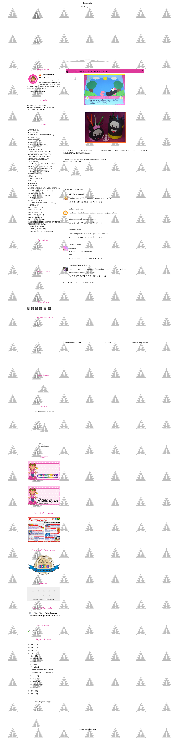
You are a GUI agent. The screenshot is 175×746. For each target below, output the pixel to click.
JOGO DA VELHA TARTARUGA (39, 166)
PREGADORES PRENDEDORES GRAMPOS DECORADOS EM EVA (44, 223)
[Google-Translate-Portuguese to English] (37, 597)
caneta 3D (31, 137)
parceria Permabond (34, 193)
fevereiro (36, 684)
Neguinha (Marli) (76, 265)
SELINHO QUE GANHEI (36, 229)
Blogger (48, 702)
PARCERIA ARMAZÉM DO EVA (39, 190)
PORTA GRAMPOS (34, 212)
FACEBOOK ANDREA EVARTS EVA (40, 164)
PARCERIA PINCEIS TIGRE (37, 195)
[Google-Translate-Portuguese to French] (37, 592)
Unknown (73, 209)
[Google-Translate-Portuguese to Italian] (48, 592)
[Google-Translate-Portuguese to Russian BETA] (43, 597)
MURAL (31, 181)
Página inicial (106, 342)
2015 (33, 645)
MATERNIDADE (33, 174)
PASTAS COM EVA (34, 200)
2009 (33, 694)
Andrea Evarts (48, 74)
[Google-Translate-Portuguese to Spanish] (48, 597)
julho (35, 664)
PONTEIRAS (32, 205)
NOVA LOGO (32, 183)
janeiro (35, 687)
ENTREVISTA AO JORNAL (37, 159)
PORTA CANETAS (34, 207)
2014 (33, 647)
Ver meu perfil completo (37, 91)
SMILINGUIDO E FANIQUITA (90, 71)
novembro (36, 658)
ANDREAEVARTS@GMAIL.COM (77, 153)
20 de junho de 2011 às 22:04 (85, 237)
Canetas (30, 147)
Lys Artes (72, 244)
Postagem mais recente (72, 342)
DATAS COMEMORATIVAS (37, 154)
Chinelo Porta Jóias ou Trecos (38, 152)
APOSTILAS (32, 130)
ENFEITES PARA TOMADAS (38, 157)
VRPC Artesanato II (77, 194)
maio (35, 676)
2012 (33, 653)
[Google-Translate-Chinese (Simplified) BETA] (32, 592)
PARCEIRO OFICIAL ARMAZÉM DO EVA (42, 188)
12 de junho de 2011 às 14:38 (85, 202)
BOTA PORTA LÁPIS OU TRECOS (40, 135)
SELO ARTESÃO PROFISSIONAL (39, 231)
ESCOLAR (77, 161)
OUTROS (31, 186)
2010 (33, 691)
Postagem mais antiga (139, 342)
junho (35, 667)
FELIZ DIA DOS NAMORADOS (43, 669)
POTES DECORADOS (35, 220)
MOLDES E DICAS (34, 178)
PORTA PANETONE (34, 215)
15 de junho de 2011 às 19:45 (85, 223)
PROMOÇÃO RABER (35, 226)
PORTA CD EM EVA (35, 210)
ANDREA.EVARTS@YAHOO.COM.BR (40, 107)
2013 (33, 650)
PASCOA (31, 198)
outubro (36, 661)
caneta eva (31, 142)
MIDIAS (30, 176)
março (35, 682)
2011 (33, 656)
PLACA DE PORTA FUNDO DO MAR (41, 203)
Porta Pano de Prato (34, 217)
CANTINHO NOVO (34, 149)
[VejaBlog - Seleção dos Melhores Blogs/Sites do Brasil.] (44, 614)
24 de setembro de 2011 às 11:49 (87, 276)
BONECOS (31, 132)
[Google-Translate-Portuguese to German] (43, 592)
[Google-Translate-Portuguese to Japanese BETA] (54, 592)
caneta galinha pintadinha (37, 144)
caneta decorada (33, 140)
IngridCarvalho (91, 729)
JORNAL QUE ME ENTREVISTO (39, 169)
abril (35, 679)
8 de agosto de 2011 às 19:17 (85, 258)
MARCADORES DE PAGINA (38, 171)
